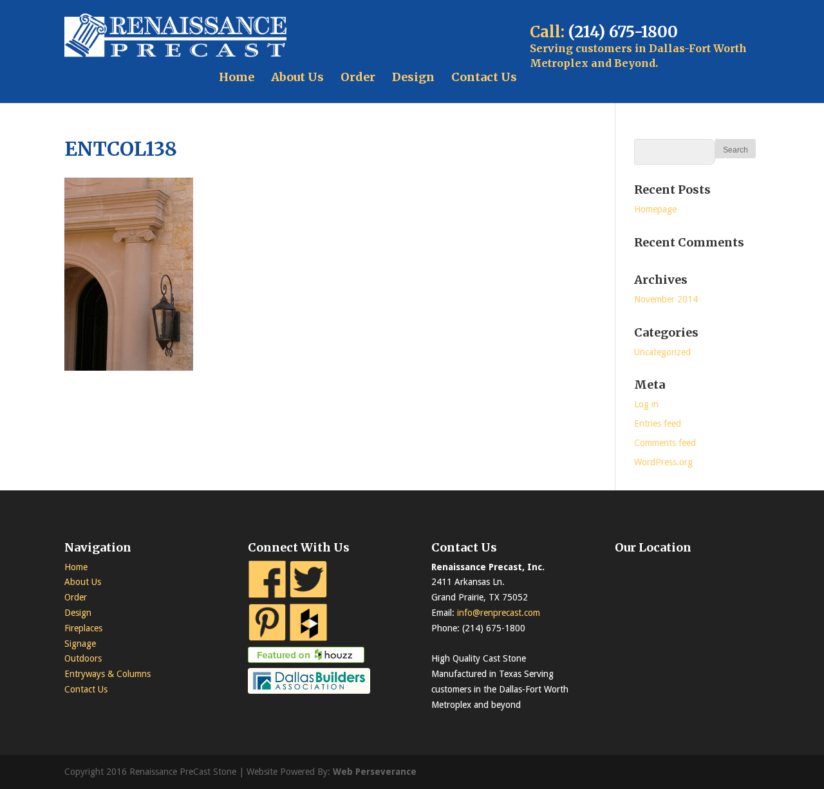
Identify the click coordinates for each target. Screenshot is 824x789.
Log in (646, 404)
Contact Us (484, 77)
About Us (297, 77)
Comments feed (665, 443)
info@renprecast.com (498, 613)
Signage (80, 643)
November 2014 (666, 299)
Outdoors (83, 658)
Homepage (655, 209)
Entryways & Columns (107, 674)
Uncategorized (662, 352)
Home (236, 77)
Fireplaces (83, 628)
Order (358, 77)
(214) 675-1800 (623, 32)
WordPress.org (663, 462)
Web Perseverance (375, 771)
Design (413, 77)
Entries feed (657, 423)
